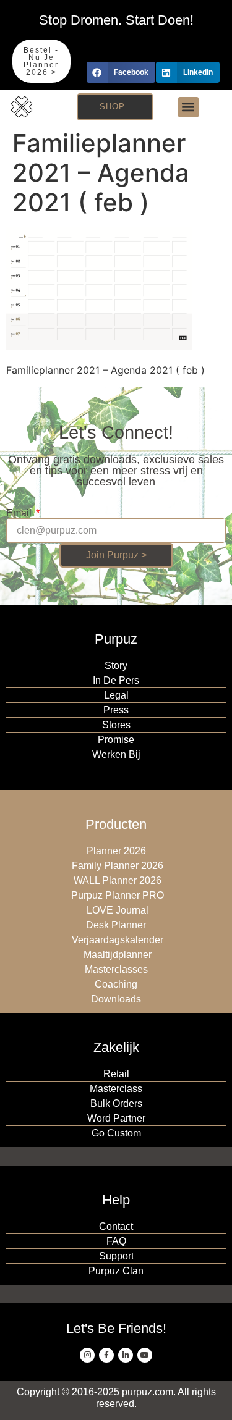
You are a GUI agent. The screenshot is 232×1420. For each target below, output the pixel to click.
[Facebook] (106, 1355)
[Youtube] (144, 1355)
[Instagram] (87, 1355)
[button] (121, 72)
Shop (112, 106)
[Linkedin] (125, 1355)
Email (20, 513)
